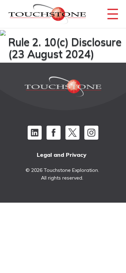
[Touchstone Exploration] (47, 16)
